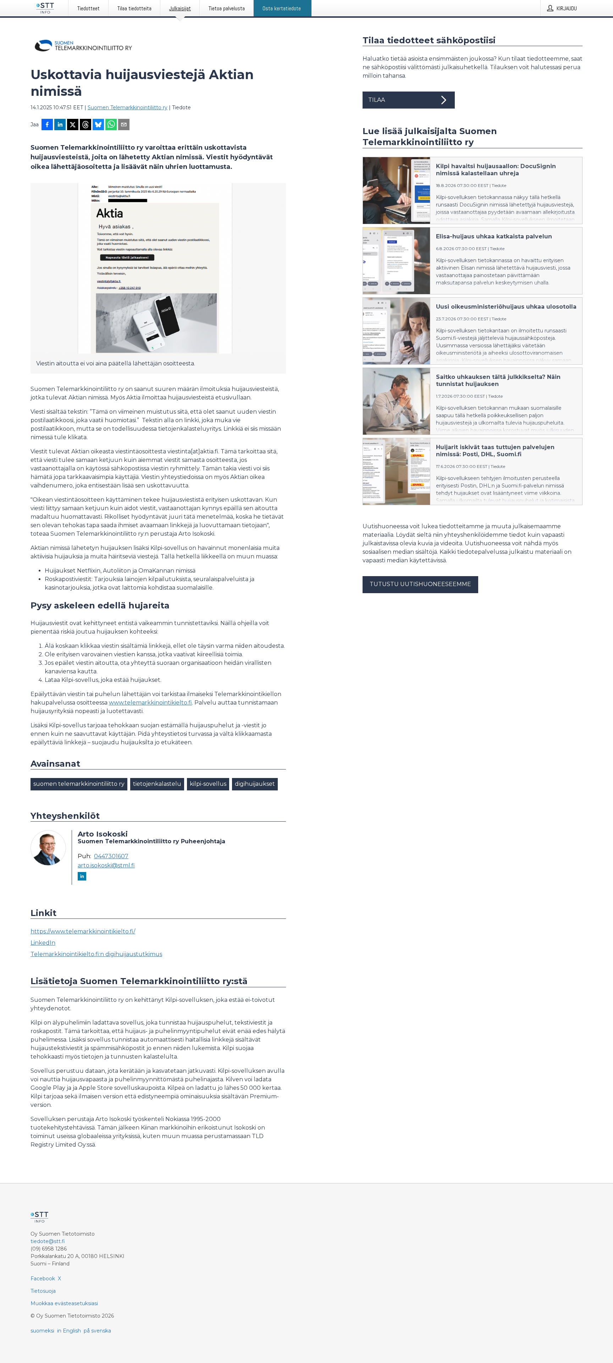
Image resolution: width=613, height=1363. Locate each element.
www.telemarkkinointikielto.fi (150, 702)
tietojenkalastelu (157, 783)
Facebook (43, 1278)
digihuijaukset (255, 783)
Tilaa (376, 99)
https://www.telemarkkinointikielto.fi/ (83, 931)
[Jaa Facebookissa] (47, 125)
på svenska (97, 1331)
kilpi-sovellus (208, 783)
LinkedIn (43, 942)
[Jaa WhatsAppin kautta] (111, 125)
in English (69, 1331)
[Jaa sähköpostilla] (123, 125)
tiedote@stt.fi (48, 1241)
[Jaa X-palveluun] (72, 125)
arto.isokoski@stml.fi (106, 865)
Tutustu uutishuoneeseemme (420, 584)
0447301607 (111, 856)
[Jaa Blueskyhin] (98, 125)
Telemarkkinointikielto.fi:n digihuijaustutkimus (96, 954)
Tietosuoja (43, 1291)
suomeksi (42, 1331)
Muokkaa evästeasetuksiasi (64, 1303)
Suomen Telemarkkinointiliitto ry (127, 107)
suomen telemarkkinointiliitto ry (79, 783)
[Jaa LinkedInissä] (60, 125)
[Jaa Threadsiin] (85, 125)
